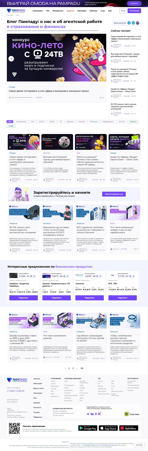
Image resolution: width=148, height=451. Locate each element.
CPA (47, 11)
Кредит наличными (115, 394)
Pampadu (10, 15)
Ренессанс (67, 398)
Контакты (37, 407)
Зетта (81, 390)
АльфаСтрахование (70, 395)
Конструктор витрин (132, 382)
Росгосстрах (84, 393)
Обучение (93, 11)
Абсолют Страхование (84, 382)
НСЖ (52, 394)
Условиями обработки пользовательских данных (99, 445)
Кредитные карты (104, 394)
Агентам (36, 379)
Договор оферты (58, 415)
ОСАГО (53, 381)
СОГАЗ (82, 395)
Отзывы (36, 412)
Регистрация (134, 11)
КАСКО (53, 384)
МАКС (82, 398)
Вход (123, 11)
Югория (82, 388)
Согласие (67, 393)
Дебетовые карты (117, 391)
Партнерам (81, 11)
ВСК (81, 400)
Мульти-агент (38, 388)
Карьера (36, 403)
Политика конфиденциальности (63, 413)
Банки (100, 381)
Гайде (81, 385)
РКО (112, 384)
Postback (130, 390)
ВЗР (52, 391)
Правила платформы (60, 411)
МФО (112, 381)
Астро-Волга (68, 390)
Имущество (55, 396)
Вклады (100, 386)
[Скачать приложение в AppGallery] (128, 428)
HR (99, 384)
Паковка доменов (133, 385)
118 (82, 368)
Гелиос (66, 388)
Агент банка (102, 391)
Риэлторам (37, 383)
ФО (112, 389)
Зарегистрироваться (114, 194)
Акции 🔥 (70, 11)
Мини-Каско (55, 386)
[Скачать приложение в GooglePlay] (87, 428)
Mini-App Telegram (133, 388)
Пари (66, 381)
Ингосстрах (68, 400)
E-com (113, 386)
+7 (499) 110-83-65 (15, 391)
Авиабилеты (102, 389)
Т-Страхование (69, 385)
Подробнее (23, 298)
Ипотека (53, 389)
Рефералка (37, 417)
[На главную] (18, 11)
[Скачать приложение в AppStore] (108, 428)
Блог (110, 11)
